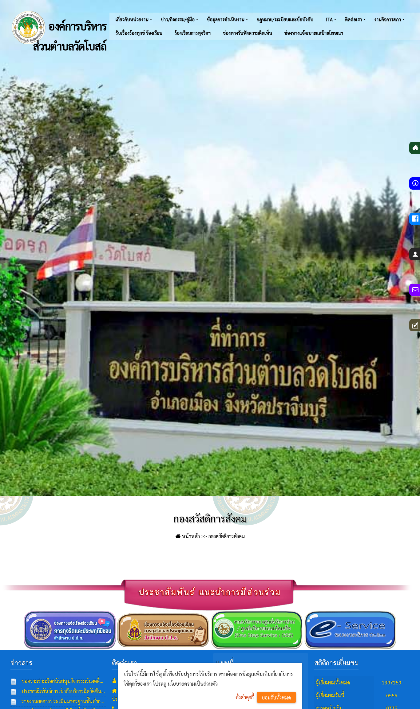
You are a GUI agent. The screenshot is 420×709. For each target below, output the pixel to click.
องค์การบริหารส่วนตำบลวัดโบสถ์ (69, 32)
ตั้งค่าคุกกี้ (245, 697)
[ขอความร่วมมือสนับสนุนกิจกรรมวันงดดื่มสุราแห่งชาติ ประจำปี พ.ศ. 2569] (13, 681)
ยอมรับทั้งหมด (276, 697)
